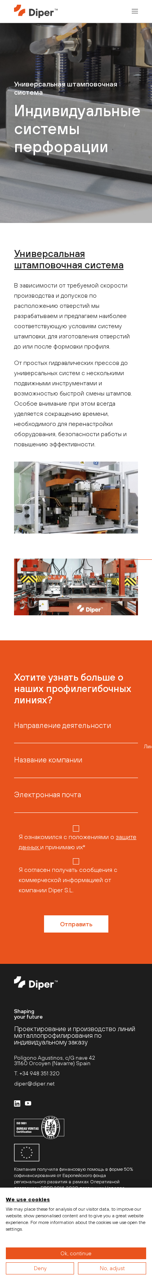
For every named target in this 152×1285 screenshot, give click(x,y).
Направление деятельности (62, 725)
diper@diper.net (34, 1083)
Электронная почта (47, 795)
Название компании (48, 760)
